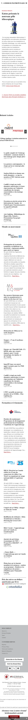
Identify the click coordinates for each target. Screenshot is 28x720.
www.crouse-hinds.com (13, 86)
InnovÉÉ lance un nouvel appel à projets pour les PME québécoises (14, 366)
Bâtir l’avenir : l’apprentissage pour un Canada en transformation (14, 530)
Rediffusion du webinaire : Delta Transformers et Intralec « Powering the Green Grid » (14, 519)
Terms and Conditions (7, 649)
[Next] (25, 131)
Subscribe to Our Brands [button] (14, 659)
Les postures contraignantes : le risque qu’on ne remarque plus (14, 165)
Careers (4, 637)
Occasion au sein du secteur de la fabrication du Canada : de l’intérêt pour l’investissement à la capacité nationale (15, 204)
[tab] (10, 146)
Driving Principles (6, 633)
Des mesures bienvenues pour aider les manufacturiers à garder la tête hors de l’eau (13, 297)
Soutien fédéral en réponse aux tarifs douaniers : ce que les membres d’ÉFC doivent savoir (14, 175)
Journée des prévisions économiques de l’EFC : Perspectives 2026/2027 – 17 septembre (13, 542)
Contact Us (5, 653)
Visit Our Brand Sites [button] (14, 664)
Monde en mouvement (11, 226)
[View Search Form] (1, 3)
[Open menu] (26, 3)
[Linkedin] (18, 668)
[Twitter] (14, 668)
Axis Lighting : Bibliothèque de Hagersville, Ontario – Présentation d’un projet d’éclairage (14, 217)
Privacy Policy (5, 646)
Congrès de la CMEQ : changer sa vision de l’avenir (14, 508)
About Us (4, 631)
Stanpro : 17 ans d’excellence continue (13, 341)
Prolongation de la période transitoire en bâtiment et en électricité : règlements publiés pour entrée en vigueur (14, 247)
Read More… (16, 276)
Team (3, 635)
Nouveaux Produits (7, 10)
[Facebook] (10, 668)
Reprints (4, 644)
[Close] (27, 710)
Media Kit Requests (7, 651)
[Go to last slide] (2, 131)
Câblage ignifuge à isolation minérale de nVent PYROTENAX (13, 139)
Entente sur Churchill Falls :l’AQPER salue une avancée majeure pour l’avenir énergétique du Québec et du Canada (14, 353)
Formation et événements (12, 402)
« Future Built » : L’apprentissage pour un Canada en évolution (15, 554)
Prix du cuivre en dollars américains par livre (12, 580)
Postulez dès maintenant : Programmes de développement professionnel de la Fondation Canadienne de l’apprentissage (14, 422)
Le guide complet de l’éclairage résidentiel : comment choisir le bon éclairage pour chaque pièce (14, 155)
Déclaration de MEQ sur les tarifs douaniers (13, 332)
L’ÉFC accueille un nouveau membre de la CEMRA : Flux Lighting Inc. (13, 394)
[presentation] (14, 127)
